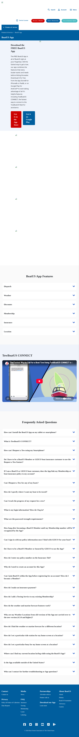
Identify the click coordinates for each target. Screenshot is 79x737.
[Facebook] (24, 724)
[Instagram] (36, 724)
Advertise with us (45, 694)
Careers (61, 707)
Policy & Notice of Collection (11, 702)
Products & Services (11, 27)
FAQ (23, 699)
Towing (23, 705)
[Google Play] (54, 724)
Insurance (24, 702)
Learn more (43, 705)
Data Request (6, 705)
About (61, 694)
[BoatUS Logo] (19, 10)
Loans (22, 712)
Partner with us (44, 697)
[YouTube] (42, 724)
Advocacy (62, 704)
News (22, 694)
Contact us (5, 694)
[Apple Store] (48, 724)
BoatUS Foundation (65, 700)
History (61, 697)
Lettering (23, 715)
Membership (24, 709)
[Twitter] (30, 724)
